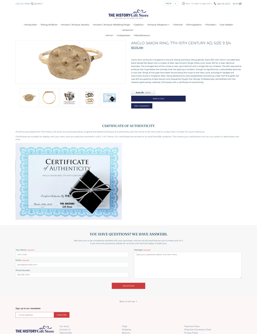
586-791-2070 (224, 4)
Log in (19, 3)
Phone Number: (23, 270)
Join (26, 3)
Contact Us (64, 329)
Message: (142, 250)
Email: (22, 260)
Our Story (64, 326)
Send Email (128, 285)
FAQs (124, 326)
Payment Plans (192, 326)
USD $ (168, 3)
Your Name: (25, 250)
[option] (29, 97)
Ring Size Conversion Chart (197, 329)
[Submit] (32, 4)
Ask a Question (141, 106)
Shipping (126, 329)
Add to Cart (158, 98)
